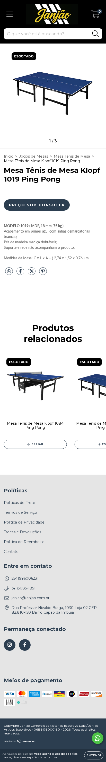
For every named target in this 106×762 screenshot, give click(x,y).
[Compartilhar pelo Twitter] (32, 273)
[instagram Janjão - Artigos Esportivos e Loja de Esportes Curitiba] (9, 645)
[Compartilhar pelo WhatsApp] (9, 271)
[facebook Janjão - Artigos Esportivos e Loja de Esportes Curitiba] (25, 645)
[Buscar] (96, 34)
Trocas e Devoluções (22, 532)
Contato (11, 551)
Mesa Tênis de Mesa (72, 156)
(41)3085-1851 (24, 588)
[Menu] (9, 14)
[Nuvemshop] (20, 742)
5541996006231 (25, 578)
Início (8, 156)
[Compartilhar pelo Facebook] (20, 273)
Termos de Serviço (20, 512)
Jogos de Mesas (33, 156)
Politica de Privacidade (24, 522)
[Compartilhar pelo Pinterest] (43, 273)
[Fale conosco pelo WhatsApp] (97, 738)
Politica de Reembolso (24, 542)
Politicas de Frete (19, 502)
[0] (95, 15)
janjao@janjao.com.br (30, 598)
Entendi (93, 755)
